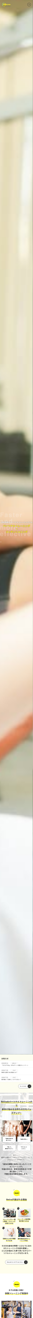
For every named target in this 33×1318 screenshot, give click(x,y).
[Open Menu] (29, 4)
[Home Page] (6, 4)
